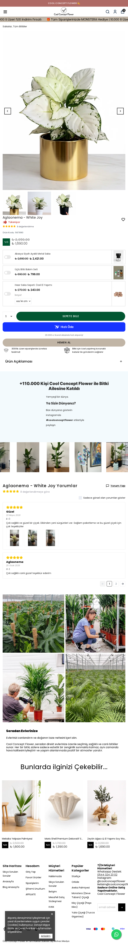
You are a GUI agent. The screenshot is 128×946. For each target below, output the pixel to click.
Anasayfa (8, 881)
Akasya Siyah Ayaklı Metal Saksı (32, 253)
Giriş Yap (31, 871)
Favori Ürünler (33, 877)
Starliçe (76, 876)
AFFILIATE (31, 894)
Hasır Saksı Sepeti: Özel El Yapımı (33, 285)
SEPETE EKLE (70, 316)
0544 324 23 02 (107, 875)
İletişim (53, 891)
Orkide (75, 882)
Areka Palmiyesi (81, 887)
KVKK (51, 907)
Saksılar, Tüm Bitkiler (15, 26)
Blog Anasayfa (11, 887)
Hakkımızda (55, 876)
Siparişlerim (32, 883)
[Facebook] (5, 929)
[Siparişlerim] (115, 12)
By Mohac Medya (60, 941)
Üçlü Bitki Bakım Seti (26, 269)
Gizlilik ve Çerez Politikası (22, 928)
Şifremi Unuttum (35, 888)
